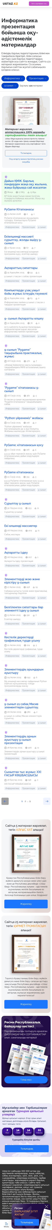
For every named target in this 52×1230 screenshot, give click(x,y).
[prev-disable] (5, 801)
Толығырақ (26, 153)
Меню (6, 1227)
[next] (47, 801)
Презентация (36, 78)
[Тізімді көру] (26, 1061)
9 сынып (8, 85)
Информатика (12, 78)
